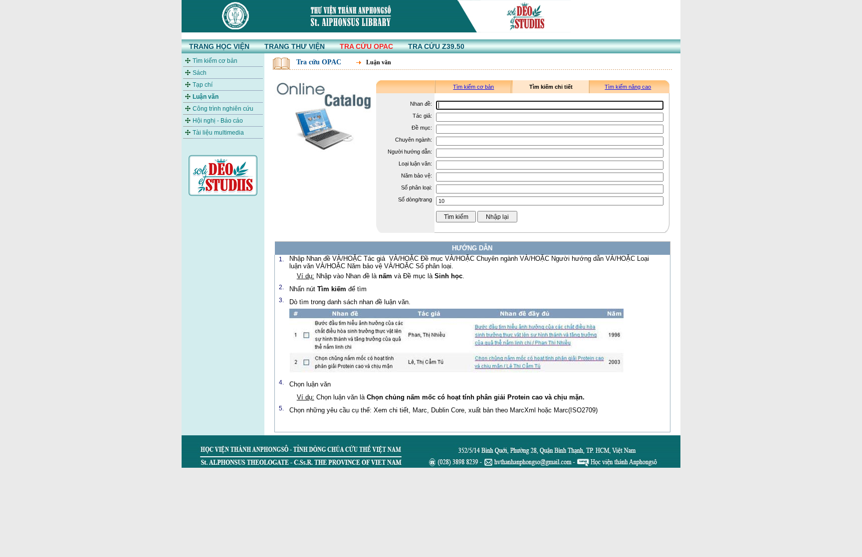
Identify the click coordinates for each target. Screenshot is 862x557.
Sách (200, 72)
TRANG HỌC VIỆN (219, 46)
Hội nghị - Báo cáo (218, 120)
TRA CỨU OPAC (366, 46)
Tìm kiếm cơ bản (215, 60)
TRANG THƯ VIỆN (294, 46)
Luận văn (205, 96)
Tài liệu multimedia (218, 132)
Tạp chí (203, 84)
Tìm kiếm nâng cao (628, 87)
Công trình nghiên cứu (223, 108)
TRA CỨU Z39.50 (436, 46)
